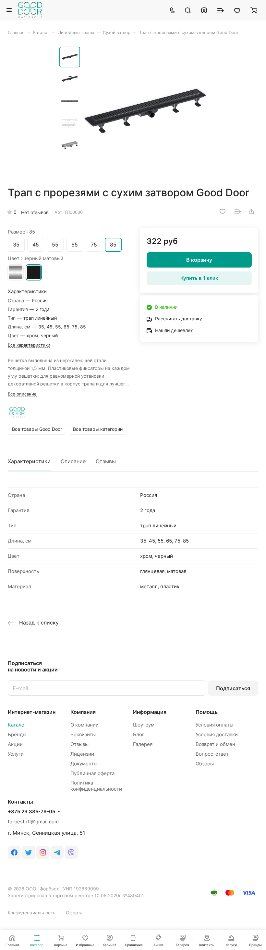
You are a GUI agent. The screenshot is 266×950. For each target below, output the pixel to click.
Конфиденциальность (31, 912)
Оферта (74, 912)
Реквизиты (83, 734)
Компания (83, 712)
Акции (15, 744)
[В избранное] (222, 211)
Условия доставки (217, 734)
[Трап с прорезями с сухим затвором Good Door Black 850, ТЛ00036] (145, 111)
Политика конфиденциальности (96, 786)
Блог (138, 734)
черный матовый (34, 272)
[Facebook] (14, 852)
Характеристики (29, 461)
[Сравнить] (238, 211)
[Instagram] (42, 852)
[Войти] (204, 10)
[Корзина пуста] (253, 10)
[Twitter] (28, 852)
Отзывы (106, 461)
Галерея (142, 744)
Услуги (16, 754)
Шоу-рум (143, 725)
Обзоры (205, 764)
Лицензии (82, 754)
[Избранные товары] (237, 10)
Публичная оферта (92, 773)
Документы (83, 764)
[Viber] (71, 852)
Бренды (17, 734)
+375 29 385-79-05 (31, 812)
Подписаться (233, 688)
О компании (84, 725)
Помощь (207, 712)
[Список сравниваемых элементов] (220, 10)
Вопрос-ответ (212, 754)
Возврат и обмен (215, 744)
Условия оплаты (214, 725)
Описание (73, 461)
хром (15, 272)
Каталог (17, 725)
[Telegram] (57, 852)
